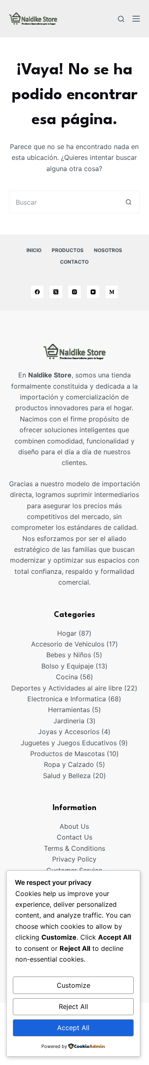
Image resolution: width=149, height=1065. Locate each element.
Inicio (33, 250)
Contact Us (74, 837)
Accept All (73, 1027)
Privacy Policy (74, 859)
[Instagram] (74, 292)
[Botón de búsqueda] (128, 202)
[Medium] (112, 292)
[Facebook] (37, 292)
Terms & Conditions (74, 848)
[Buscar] (121, 19)
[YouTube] (93, 292)
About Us (74, 826)
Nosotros (108, 250)
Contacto (74, 262)
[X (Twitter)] (56, 292)
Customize (73, 985)
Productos (68, 250)
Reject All (73, 1006)
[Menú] (136, 18)
